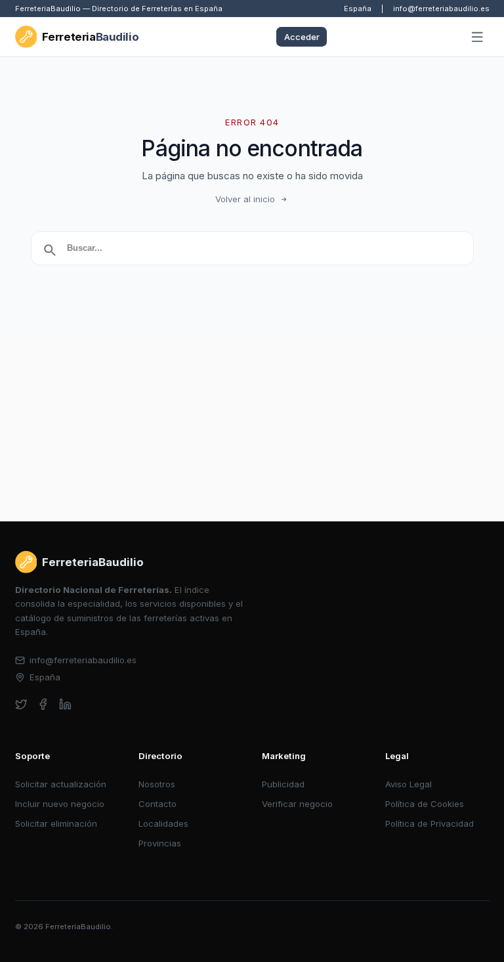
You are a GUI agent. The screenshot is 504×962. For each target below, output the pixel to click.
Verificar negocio (297, 803)
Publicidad (283, 784)
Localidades (163, 823)
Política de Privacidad (429, 823)
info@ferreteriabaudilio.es (441, 8)
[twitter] (21, 704)
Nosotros (156, 784)
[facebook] (43, 704)
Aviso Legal (408, 784)
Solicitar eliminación (56, 823)
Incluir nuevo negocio (59, 803)
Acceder (302, 37)
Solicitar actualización (60, 784)
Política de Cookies (424, 803)
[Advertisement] (252, 423)
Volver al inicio (245, 199)
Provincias (159, 843)
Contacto (157, 803)
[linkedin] (65, 704)
